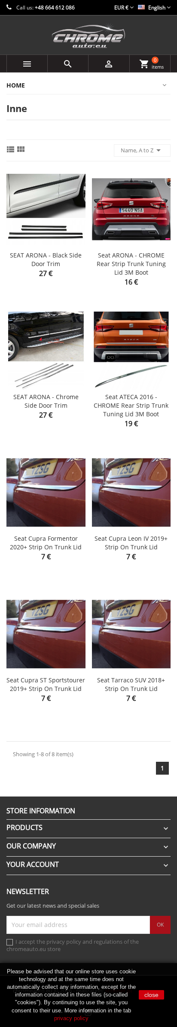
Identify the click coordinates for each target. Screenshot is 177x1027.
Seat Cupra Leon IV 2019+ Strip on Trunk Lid (131, 542)
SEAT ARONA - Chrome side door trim (46, 401)
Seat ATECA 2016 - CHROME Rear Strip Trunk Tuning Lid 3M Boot (131, 405)
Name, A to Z (142, 150)
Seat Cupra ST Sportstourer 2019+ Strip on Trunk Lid (45, 684)
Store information (40, 810)
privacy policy (71, 1018)
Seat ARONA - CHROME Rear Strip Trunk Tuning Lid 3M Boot (131, 263)
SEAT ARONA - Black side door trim (46, 259)
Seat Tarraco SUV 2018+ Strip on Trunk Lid (131, 684)
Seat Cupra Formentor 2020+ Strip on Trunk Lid (46, 542)
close (151, 994)
